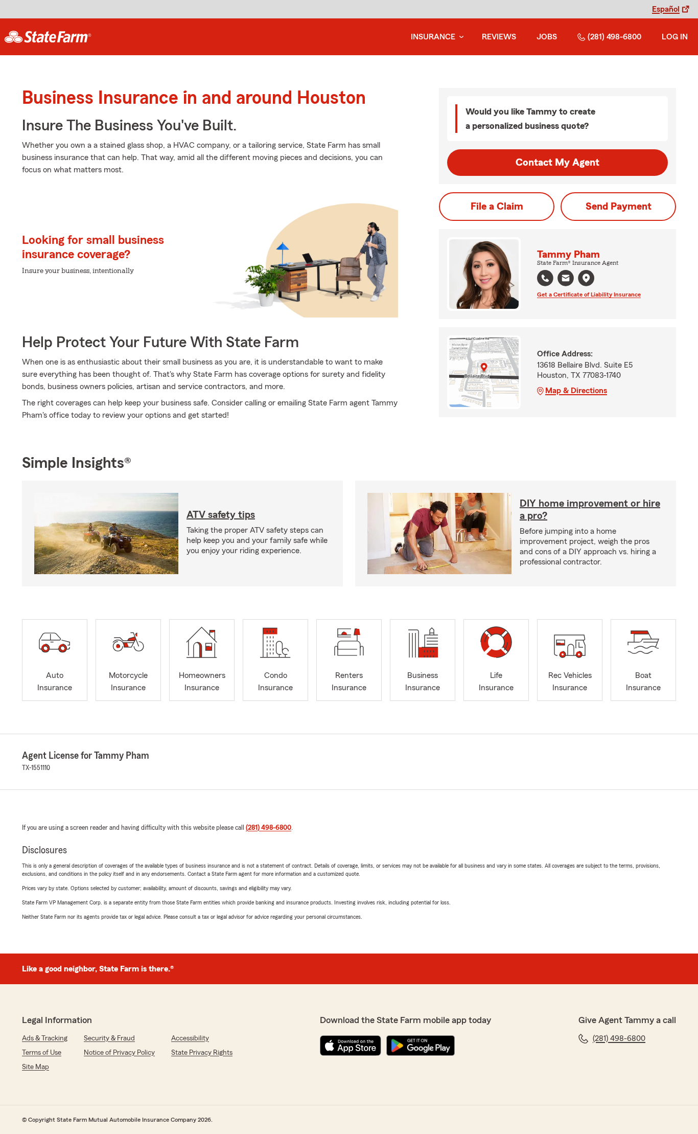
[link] (48, 37)
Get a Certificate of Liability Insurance (589, 294)
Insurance (433, 37)
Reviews (499, 37)
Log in (675, 37)
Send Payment (619, 206)
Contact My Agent (557, 162)
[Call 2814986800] (545, 278)
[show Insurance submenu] (459, 37)
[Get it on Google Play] (420, 1045)
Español (666, 9)
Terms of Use (41, 1052)
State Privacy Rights (201, 1052)
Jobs (547, 37)
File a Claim (497, 206)
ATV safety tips (221, 515)
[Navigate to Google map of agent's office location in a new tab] (586, 278)
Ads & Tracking (44, 1038)
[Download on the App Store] (350, 1045)
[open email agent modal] (565, 279)
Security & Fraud (109, 1038)
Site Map (35, 1067)
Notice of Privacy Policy (119, 1052)
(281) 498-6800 (614, 37)
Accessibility (190, 1038)
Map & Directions (576, 391)
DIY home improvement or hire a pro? (590, 509)
